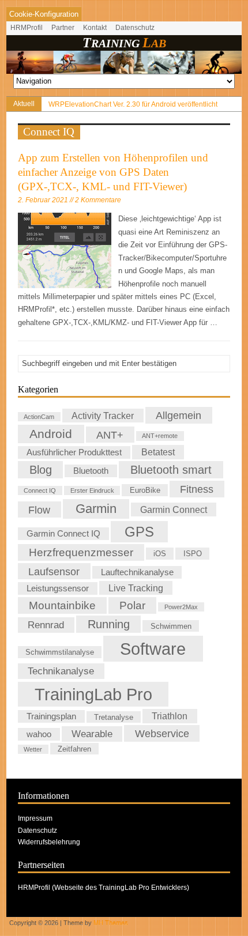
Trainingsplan (51, 716)
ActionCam (39, 416)
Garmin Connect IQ (63, 533)
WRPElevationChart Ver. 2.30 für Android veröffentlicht (132, 104)
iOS (159, 553)
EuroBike (145, 490)
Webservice (162, 733)
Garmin (96, 508)
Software (153, 648)
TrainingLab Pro (93, 694)
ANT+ (109, 434)
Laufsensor (54, 571)
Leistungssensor (58, 588)
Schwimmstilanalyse (59, 652)
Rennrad (46, 625)
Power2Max (181, 606)
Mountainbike (62, 605)
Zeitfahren (74, 749)
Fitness (196, 489)
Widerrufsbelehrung (49, 842)
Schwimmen (171, 625)
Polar (132, 605)
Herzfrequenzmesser (81, 552)
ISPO (192, 553)
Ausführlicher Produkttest (74, 452)
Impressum (35, 818)
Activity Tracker (103, 415)
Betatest (158, 452)
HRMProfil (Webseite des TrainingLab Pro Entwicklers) (103, 888)
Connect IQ (40, 490)
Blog (40, 469)
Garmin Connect (173, 509)
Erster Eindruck (92, 490)
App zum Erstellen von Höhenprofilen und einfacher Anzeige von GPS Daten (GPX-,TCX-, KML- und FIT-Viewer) (113, 172)
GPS (139, 531)
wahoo (39, 734)
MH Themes (110, 922)
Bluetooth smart (171, 469)
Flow (39, 509)
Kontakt (95, 28)
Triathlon (169, 716)
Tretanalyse (113, 716)
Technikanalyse (61, 671)
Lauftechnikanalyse (137, 572)
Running (109, 624)
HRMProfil (26, 28)
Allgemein (178, 415)
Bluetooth (90, 470)
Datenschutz (135, 28)
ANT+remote (160, 435)
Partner (62, 28)
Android (50, 433)
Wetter (33, 749)
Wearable (92, 733)
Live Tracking (135, 588)
